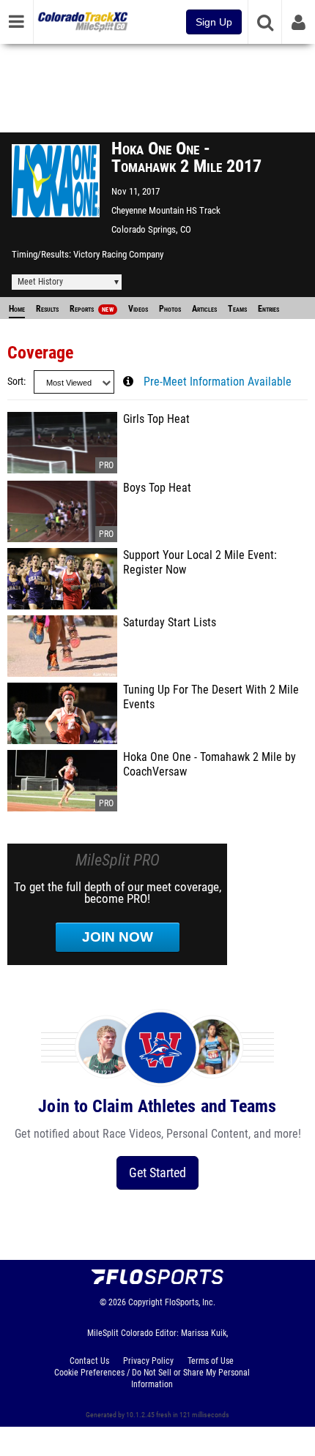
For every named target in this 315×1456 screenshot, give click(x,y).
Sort (15, 381)
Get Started (157, 1172)
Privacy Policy (148, 1361)
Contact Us (89, 1361)
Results (47, 309)
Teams (237, 309)
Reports (92, 309)
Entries (268, 309)
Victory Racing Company (118, 254)
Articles (204, 309)
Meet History (40, 282)
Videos (138, 309)
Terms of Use (211, 1361)
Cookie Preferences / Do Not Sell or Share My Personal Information (152, 1378)
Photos (170, 309)
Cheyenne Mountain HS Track (165, 210)
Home (17, 309)
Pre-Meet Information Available (218, 382)
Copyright (145, 1302)
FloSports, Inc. (190, 1302)
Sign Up (214, 22)
